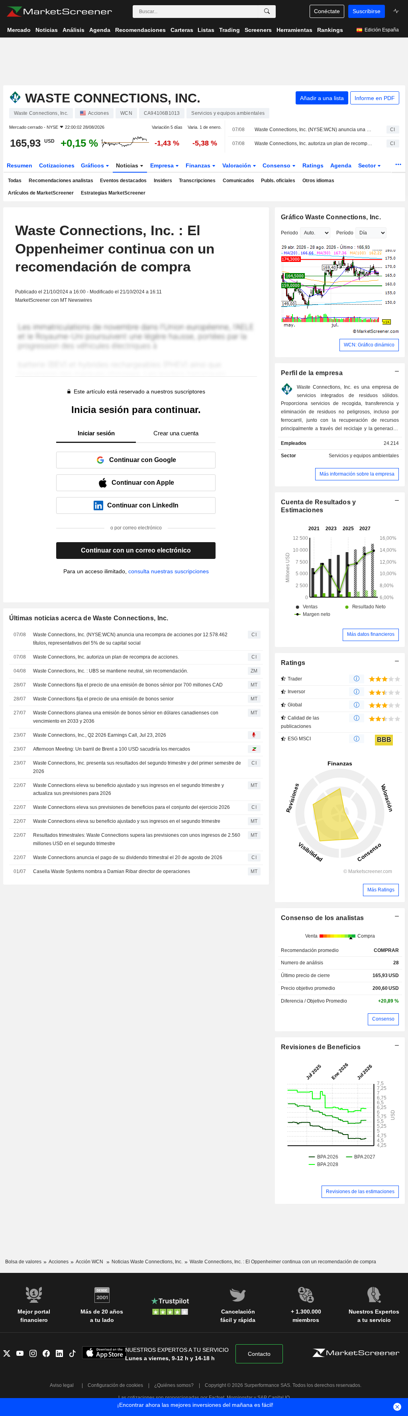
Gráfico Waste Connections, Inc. (331, 217)
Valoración (237, 165)
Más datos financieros (370, 634)
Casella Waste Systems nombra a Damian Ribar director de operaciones (111, 871)
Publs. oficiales (278, 180)
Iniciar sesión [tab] (96, 433)
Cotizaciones (57, 165)
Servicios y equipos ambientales (364, 455)
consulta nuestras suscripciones (168, 571)
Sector (367, 165)
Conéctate (327, 11)
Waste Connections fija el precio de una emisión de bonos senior (103, 699)
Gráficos (93, 165)
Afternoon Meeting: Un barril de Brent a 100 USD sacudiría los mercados (111, 749)
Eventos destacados (123, 180)
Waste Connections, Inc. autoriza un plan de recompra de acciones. (314, 143)
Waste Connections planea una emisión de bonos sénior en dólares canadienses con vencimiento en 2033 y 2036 (125, 717)
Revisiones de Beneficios (321, 1047)
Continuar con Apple (143, 482)
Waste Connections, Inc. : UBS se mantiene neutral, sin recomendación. (110, 671)
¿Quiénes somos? (174, 1385)
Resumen (19, 165)
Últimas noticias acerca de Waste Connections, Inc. (89, 618)
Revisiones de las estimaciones (360, 1191)
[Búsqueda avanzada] (267, 11)
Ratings (313, 165)
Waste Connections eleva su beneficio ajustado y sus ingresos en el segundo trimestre (126, 821)
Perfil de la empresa (312, 373)
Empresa (162, 165)
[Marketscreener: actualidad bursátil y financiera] (59, 12)
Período (344, 233)
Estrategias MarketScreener (113, 193)
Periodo (289, 233)
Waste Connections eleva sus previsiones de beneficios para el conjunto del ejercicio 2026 (131, 807)
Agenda (340, 165)
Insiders (163, 180)
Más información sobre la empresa (357, 474)
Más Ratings (380, 890)
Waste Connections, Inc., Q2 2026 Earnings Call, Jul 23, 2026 (99, 735)
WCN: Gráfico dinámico (369, 345)
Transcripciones (197, 180)
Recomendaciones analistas (61, 180)
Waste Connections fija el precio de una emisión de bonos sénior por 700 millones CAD (128, 685)
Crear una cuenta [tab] (175, 433)
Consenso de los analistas (322, 917)
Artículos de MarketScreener (41, 193)
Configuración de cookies (115, 1385)
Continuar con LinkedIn (142, 505)
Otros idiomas (318, 180)
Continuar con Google (142, 459)
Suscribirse (367, 11)
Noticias (128, 165)
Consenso (277, 165)
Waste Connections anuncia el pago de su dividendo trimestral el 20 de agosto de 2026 (127, 857)
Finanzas (199, 165)
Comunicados (238, 180)
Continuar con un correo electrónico (136, 550)
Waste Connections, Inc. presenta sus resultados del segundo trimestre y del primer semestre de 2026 (137, 767)
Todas (15, 180)
